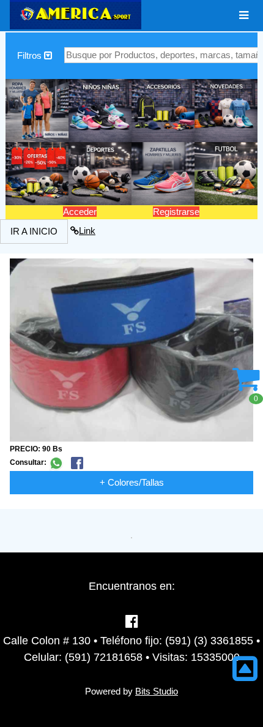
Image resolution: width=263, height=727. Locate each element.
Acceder (80, 211)
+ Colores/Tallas (132, 482)
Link (87, 230)
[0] (246, 385)
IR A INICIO (33, 231)
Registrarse (176, 211)
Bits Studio (156, 691)
